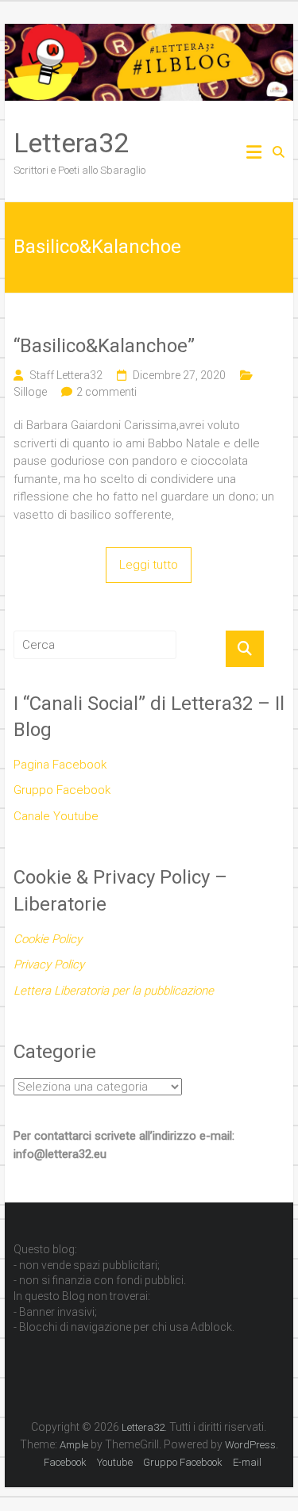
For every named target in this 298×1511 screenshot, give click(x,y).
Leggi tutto (148, 565)
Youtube (115, 1462)
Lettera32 (71, 143)
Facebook (65, 1462)
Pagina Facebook (60, 764)
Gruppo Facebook (62, 790)
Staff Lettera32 (66, 375)
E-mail (247, 1462)
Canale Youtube (56, 816)
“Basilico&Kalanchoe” (104, 346)
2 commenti (106, 391)
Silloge (30, 391)
